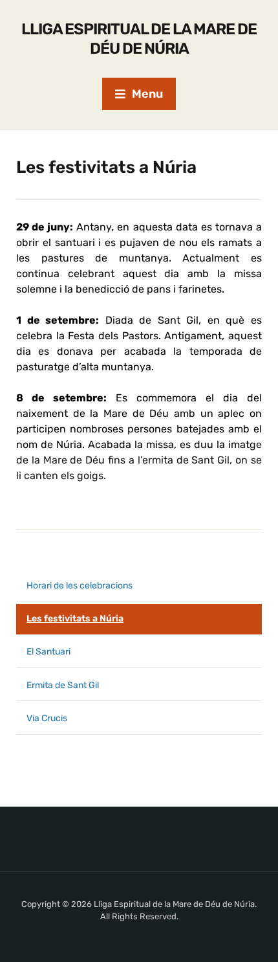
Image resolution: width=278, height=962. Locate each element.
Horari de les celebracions (80, 585)
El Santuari (48, 651)
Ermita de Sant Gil (63, 685)
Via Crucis (47, 718)
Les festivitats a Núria (75, 618)
